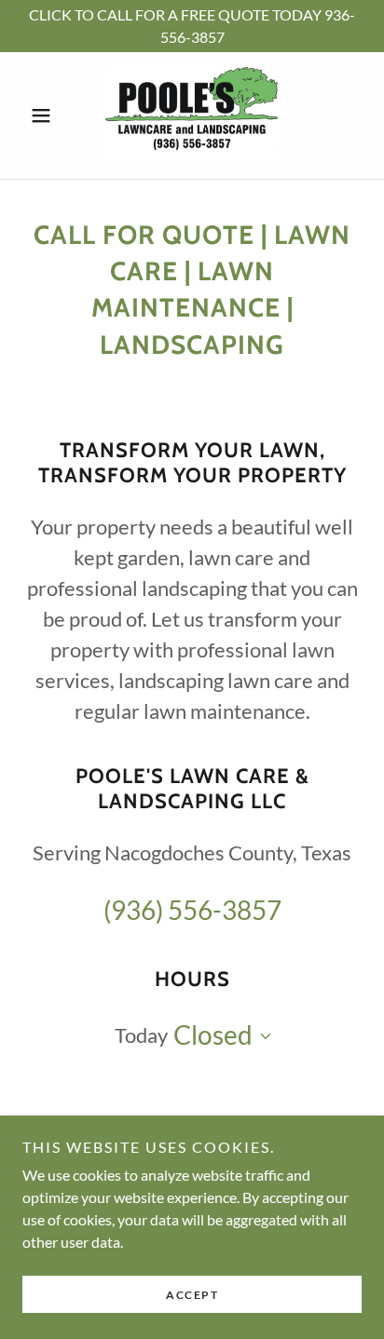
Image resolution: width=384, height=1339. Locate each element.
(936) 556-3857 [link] (192, 910)
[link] (191, 115)
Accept (192, 1295)
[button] (48, 115)
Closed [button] (213, 1034)
